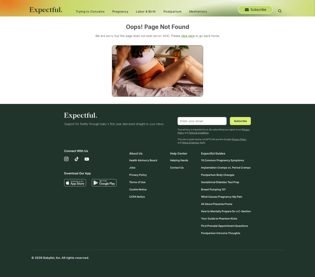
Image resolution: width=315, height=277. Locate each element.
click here (188, 36)
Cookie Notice (138, 189)
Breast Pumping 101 (213, 189)
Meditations (198, 11)
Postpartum (173, 11)
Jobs (132, 167)
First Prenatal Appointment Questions (224, 225)
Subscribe (258, 9)
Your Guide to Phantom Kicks (219, 218)
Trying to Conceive (90, 11)
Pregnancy (120, 11)
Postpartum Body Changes (217, 174)
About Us (136, 153)
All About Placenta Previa (216, 203)
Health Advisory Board (143, 160)
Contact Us (177, 167)
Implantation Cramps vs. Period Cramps (226, 167)
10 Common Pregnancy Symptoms (222, 160)
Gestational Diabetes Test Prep (220, 182)
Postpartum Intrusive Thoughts (220, 233)
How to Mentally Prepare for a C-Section (226, 211)
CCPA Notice (137, 196)
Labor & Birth (146, 11)
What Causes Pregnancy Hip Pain (221, 196)
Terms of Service (190, 142)
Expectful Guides (213, 153)
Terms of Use (137, 182)
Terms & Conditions (199, 132)
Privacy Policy (239, 139)
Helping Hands (179, 160)
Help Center (178, 153)
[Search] (280, 11)
